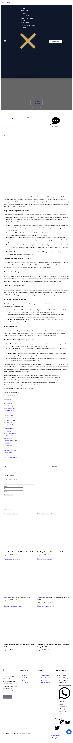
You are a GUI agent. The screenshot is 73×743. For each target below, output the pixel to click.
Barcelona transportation (10, 433)
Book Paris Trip (8, 403)
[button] (28, 41)
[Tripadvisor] (67, 722)
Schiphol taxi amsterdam (10, 455)
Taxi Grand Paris (5, 2)
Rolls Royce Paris (8, 415)
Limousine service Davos (10, 440)
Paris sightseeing (8, 406)
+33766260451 (13, 399)
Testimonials (26, 23)
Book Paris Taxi (8, 422)
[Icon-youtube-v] (62, 728)
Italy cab (6, 459)
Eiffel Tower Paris (9, 417)
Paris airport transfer (9, 420)
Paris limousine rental (9, 413)
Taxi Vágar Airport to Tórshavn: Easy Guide (50, 552)
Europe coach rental (9, 428)
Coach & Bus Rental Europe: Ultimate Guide (17, 597)
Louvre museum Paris (9, 410)
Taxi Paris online (8, 448)
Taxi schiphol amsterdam (10, 457)
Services (24, 13)
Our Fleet (25, 15)
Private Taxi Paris (28, 25)
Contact (24, 27)
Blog (23, 20)
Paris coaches (7, 431)
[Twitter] (57, 728)
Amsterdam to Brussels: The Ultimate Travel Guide (18, 552)
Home (23, 8)
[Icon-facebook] (57, 722)
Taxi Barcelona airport (10, 450)
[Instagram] (62, 722)
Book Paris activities (9, 408)
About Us (24, 11)
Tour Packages (27, 18)
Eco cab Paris (7, 443)
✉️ (69, 732)
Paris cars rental (8, 445)
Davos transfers (8, 438)
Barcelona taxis (8, 452)
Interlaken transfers (9, 436)
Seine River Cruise (9, 425)
